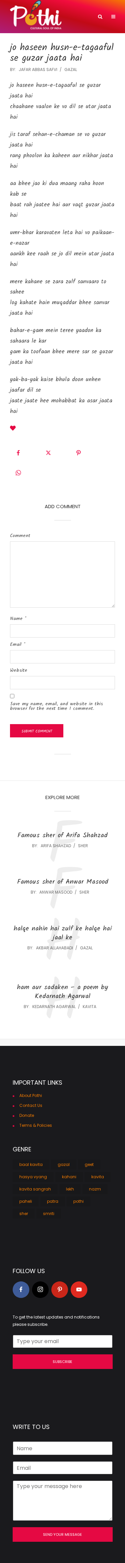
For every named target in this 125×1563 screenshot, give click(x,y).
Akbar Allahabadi (54, 948)
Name (18, 618)
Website (18, 670)
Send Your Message (62, 1534)
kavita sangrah (35, 1189)
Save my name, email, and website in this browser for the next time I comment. (56, 706)
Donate (26, 1115)
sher (83, 846)
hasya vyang (33, 1177)
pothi (78, 1201)
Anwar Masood (55, 892)
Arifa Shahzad (56, 846)
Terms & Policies (35, 1125)
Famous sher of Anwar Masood (62, 882)
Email (17, 644)
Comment (20, 535)
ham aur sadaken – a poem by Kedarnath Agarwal (62, 992)
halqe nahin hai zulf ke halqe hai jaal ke (63, 933)
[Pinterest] (59, 1289)
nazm (95, 1189)
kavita (89, 1006)
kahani (69, 1177)
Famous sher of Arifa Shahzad (62, 835)
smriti (48, 1213)
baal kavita (31, 1164)
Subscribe (62, 1361)
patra (52, 1201)
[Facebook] (21, 1289)
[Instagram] (40, 1289)
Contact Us (30, 1105)
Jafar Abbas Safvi (38, 69)
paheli (25, 1201)
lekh (70, 1189)
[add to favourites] (13, 429)
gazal (70, 69)
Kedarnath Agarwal (54, 1006)
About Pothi (30, 1095)
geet (89, 1164)
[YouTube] (79, 1289)
